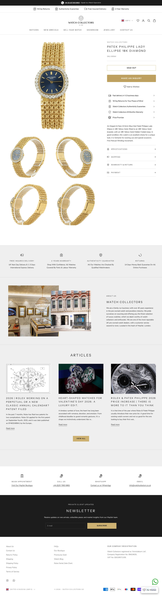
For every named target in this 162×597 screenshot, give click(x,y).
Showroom (92, 30)
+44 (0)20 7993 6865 (61, 485)
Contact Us (126, 30)
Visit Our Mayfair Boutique (22, 485)
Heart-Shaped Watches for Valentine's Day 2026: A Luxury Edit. (80, 402)
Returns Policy (11, 555)
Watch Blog (58, 559)
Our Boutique (59, 550)
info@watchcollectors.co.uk (140, 485)
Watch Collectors (117, 42)
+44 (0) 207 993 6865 (72, 3)
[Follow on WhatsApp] (14, 580)
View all (81, 438)
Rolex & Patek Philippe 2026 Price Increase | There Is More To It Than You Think (133, 402)
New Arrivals (51, 30)
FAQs (56, 546)
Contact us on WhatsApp (101, 485)
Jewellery (109, 30)
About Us (10, 546)
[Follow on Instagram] (7, 580)
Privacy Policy (11, 567)
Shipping (9, 559)
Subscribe (102, 526)
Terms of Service (12, 571)
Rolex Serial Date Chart (63, 563)
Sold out (131, 68)
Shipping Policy (12, 563)
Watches (34, 30)
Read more (10, 428)
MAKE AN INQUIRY (131, 78)
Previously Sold (60, 555)
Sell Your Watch (73, 30)
